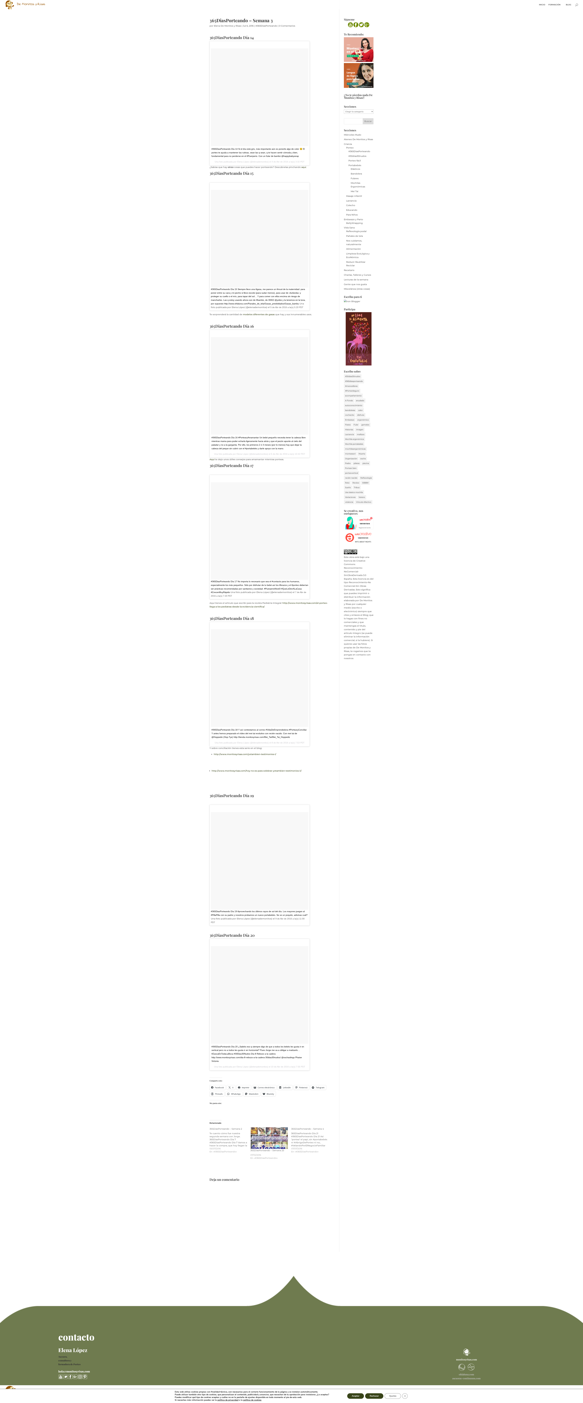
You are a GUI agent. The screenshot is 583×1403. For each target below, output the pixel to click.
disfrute (360, 415)
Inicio (542, 5)
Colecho (350, 205)
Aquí (212, 459)
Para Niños (352, 214)
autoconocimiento (353, 405)
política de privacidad (227, 1400)
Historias (349, 429)
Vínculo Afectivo (363, 502)
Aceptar (355, 1395)
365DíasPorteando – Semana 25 (267, 1150)
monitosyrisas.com (466, 1359)
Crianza (348, 144)
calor (360, 410)
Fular (356, 425)
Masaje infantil (354, 196)
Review (356, 483)
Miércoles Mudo (352, 134)
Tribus (357, 487)
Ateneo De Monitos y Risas (358, 139)
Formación (554, 5)
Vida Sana (349, 227)
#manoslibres (351, 386)
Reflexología (366, 478)
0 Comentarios (287, 25)
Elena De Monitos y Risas (227, 25)
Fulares (355, 178)
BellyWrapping (354, 223)
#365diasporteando (354, 381)
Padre (348, 463)
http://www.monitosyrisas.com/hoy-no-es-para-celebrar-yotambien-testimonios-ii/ (257, 770)
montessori (350, 454)
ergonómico (363, 420)
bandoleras (350, 410)
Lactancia (351, 200)
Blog (568, 5)
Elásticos (355, 169)
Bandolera (356, 173)
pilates (357, 463)
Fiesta (348, 425)
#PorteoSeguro (352, 391)
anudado (360, 400)
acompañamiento (353, 396)
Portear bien (350, 468)
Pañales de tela (354, 236)
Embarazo (349, 420)
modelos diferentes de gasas (259, 314)
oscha (363, 458)
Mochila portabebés (354, 444)
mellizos (360, 434)
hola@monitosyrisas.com (74, 1371)
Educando (351, 210)
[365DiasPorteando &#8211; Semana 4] (311, 1140)
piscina (366, 463)
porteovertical (351, 473)
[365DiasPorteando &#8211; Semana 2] (230, 1140)
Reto (347, 483)
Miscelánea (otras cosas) (357, 289)
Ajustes (392, 1395)
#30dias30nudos (357, 156)
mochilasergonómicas (355, 449)
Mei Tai (354, 191)
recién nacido (351, 478)
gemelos (365, 425)
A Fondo (349, 400)
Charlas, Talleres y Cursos (357, 275)
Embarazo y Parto (353, 219)
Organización (351, 458)
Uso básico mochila (354, 492)
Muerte (362, 454)
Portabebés (354, 165)
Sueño (348, 487)
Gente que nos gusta (355, 284)
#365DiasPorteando (266, 25)
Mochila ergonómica (354, 439)
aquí (303, 167)
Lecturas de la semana (356, 279)
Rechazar (374, 1395)
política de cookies (252, 1400)
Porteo (350, 147)
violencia (349, 502)
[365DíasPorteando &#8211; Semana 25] (269, 1138)
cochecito (349, 415)
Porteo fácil (354, 160)
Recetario (349, 270)
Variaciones (350, 497)
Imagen (359, 429)
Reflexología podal (356, 231)
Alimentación (353, 249)
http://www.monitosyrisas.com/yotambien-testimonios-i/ (245, 754)
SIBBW (365, 483)
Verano (362, 497)
